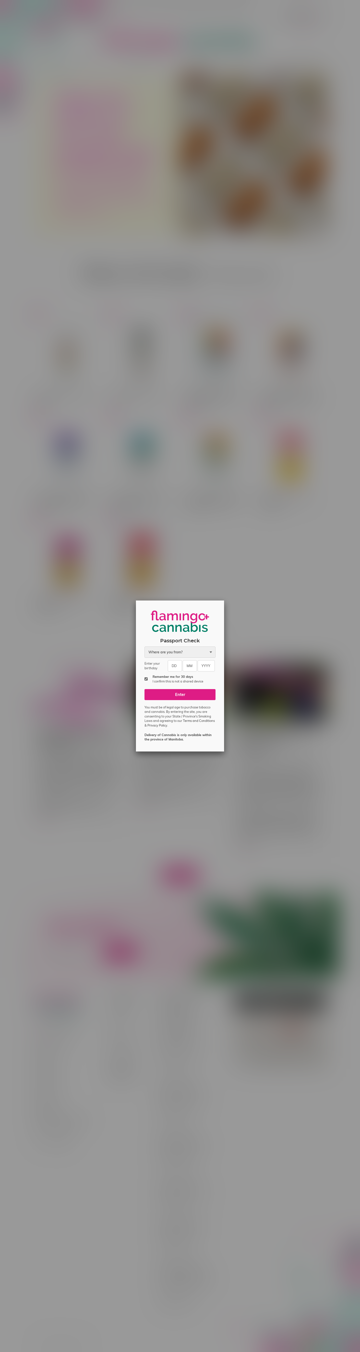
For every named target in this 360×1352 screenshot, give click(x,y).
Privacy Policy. (157, 725)
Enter (180, 694)
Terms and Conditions (199, 721)
